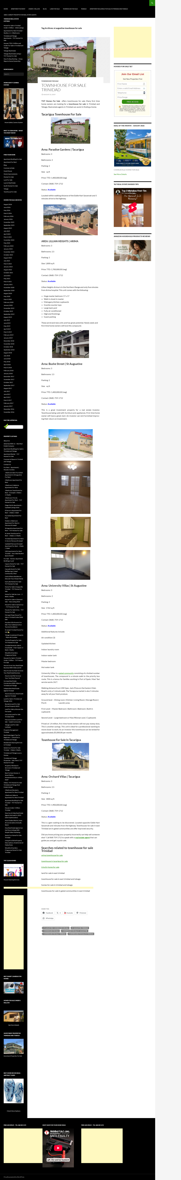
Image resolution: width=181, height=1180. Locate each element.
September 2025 (9, 225)
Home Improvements (10, 174)
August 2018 (8, 353)
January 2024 (8, 249)
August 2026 (8, 204)
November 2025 (9, 222)
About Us (7, 441)
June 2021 (7, 276)
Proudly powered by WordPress (14, 1177)
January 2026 (8, 219)
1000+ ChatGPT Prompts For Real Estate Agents (20, 15)
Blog (45, 9)
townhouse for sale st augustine (74, 931)
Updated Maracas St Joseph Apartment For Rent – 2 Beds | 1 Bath (14, 546)
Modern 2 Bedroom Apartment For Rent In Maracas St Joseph (12, 523)
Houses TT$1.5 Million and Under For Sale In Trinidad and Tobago (13, 45)
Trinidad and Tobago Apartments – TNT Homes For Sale (13, 38)
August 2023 (8, 258)
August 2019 (8, 317)
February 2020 (8, 302)
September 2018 (9, 350)
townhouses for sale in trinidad (81, 934)
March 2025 (8, 237)
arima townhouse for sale (52, 855)
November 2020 (9, 287)
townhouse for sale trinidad (54, 934)
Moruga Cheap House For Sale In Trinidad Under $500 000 (14, 617)
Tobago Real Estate (10, 51)
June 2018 (7, 359)
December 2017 (9, 376)
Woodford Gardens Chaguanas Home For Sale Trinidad (13, 850)
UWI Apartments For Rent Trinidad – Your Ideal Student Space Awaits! (14, 553)
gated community (66, 673)
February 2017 (8, 403)
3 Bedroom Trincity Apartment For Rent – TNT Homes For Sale (13, 500)
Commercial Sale (9, 168)
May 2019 (7, 326)
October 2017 (8, 382)
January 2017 (8, 406)
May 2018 (7, 362)
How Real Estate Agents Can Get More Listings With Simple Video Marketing (14, 830)
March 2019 (8, 332)
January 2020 (8, 305)
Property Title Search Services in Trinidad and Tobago (12, 768)
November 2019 (9, 308)
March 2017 (8, 400)
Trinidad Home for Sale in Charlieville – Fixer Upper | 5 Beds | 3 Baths (14, 648)
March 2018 (8, 367)
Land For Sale (55, 9)
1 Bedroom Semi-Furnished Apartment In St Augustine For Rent (14, 475)
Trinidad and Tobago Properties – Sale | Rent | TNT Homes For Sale (13, 760)
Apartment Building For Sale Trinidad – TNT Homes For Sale (14, 803)
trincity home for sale (50, 867)
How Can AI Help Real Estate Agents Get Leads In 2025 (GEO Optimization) (14, 815)
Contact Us (7, 464)
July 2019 (7, 320)
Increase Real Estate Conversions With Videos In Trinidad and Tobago (13, 683)
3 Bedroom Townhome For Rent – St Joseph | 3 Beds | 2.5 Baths (13, 493)
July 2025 (7, 231)
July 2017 (7, 391)
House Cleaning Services (12, 880)
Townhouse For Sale (70, 9)
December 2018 (9, 341)
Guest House (8, 171)
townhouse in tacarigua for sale (54, 861)
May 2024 (7, 243)
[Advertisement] (132, 42)
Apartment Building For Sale (13, 159)
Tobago (84, 9)
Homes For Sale (9, 177)
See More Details (120, 174)
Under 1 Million (34, 9)
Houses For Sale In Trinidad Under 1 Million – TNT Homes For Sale (13, 660)
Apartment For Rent (18, 9)
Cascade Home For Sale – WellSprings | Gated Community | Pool (13, 571)
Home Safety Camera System (14, 122)
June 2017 (7, 394)
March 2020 (8, 299)
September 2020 (9, 290)
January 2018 (8, 373)
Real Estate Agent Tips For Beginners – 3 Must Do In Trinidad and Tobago (12, 737)
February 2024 (8, 246)
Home (6, 9)
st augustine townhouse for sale (56, 928)
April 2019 (7, 329)
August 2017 (8, 388)
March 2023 (8, 264)
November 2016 (9, 412)
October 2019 (8, 311)
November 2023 (9, 252)
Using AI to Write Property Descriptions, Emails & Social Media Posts (14, 843)
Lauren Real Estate (10, 183)
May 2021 (7, 278)
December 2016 (9, 409)
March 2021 (8, 281)
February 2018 (8, 370)
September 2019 (9, 314)
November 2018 (9, 344)
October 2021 (8, 273)
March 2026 (8, 213)
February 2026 (8, 216)
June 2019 (7, 323)
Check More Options (14, 1111)
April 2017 (7, 397)
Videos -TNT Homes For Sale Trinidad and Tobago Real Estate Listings (13, 785)
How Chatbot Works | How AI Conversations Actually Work (13, 823)
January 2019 (8, 338)
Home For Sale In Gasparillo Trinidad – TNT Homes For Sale (14, 589)
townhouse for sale (51, 931)
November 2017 (9, 379)
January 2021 (8, 284)
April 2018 (7, 365)
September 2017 (9, 385)
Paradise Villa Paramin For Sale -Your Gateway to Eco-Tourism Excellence (13, 625)
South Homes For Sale (11, 186)
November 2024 (9, 240)
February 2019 (8, 335)
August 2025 (8, 228)
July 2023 (7, 261)
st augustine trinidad (80, 928)
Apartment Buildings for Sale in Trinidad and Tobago (109, 9)
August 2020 (8, 293)
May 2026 (7, 210)
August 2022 (8, 270)
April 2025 (7, 234)
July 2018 (7, 356)
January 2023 (8, 267)
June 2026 (7, 207)
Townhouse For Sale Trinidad (63, 87)
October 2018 (8, 347)
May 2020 (7, 296)
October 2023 (8, 255)
